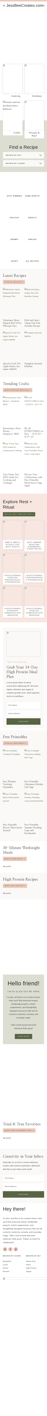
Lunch (5, 1265)
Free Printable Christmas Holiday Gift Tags (33, 784)
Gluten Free (31, 1261)
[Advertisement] (23, 34)
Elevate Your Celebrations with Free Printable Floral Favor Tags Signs (33, 480)
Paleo (28, 1265)
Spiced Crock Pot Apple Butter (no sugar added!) (12, 366)
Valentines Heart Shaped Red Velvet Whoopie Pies (12, 323)
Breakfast (7, 1261)
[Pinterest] (16, 1249)
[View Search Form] (44, 5)
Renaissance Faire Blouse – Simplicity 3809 (12, 431)
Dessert (6, 1271)
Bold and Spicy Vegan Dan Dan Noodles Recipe (32, 323)
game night (32, 196)
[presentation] (13, 302)
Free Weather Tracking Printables (9, 784)
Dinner (5, 1268)
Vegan (29, 1271)
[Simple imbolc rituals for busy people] (13, 530)
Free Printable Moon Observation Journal (12, 828)
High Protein (31, 1268)
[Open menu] (4, 5)
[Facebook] (10, 1249)
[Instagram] (5, 1249)
